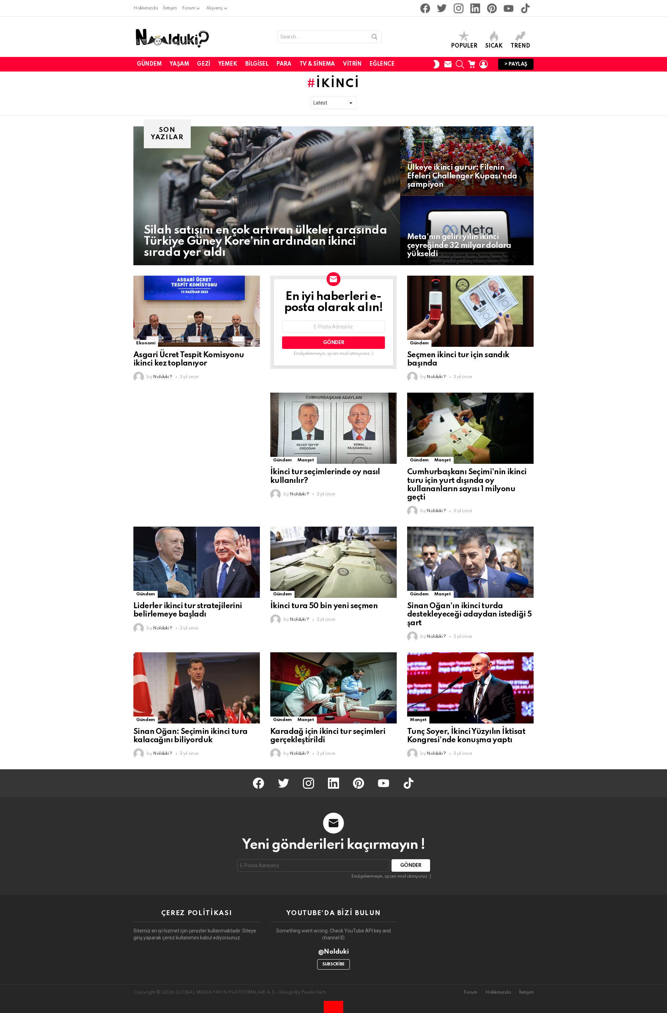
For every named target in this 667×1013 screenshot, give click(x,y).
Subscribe (333, 964)
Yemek (227, 64)
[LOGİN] (483, 64)
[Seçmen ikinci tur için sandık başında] (470, 311)
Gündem (149, 64)
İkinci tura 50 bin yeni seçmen (324, 606)
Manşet (305, 460)
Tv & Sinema (317, 64)
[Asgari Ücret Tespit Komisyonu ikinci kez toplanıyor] (196, 311)
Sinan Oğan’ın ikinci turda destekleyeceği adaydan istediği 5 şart (469, 614)
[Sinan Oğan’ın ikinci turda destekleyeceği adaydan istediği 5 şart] (470, 562)
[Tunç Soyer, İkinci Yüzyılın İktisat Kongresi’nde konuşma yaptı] (470, 687)
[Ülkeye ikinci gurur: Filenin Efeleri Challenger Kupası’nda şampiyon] (467, 161)
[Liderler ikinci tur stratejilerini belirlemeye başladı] (196, 562)
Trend (520, 46)
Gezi (203, 64)
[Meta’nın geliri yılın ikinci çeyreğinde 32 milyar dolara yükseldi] (467, 230)
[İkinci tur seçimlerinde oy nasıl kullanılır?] (333, 428)
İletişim (169, 8)
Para (283, 64)
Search (374, 38)
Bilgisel (257, 64)
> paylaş (515, 64)
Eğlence (381, 64)
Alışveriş (214, 8)
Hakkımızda (145, 8)
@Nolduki (333, 951)
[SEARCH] (460, 64)
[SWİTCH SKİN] (436, 64)
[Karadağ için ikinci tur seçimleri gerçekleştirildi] (333, 687)
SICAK (494, 46)
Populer (464, 46)
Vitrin (352, 64)
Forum (188, 8)
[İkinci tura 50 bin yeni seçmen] (333, 562)
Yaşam (179, 64)
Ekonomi (145, 343)
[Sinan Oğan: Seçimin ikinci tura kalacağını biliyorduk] (196, 687)
